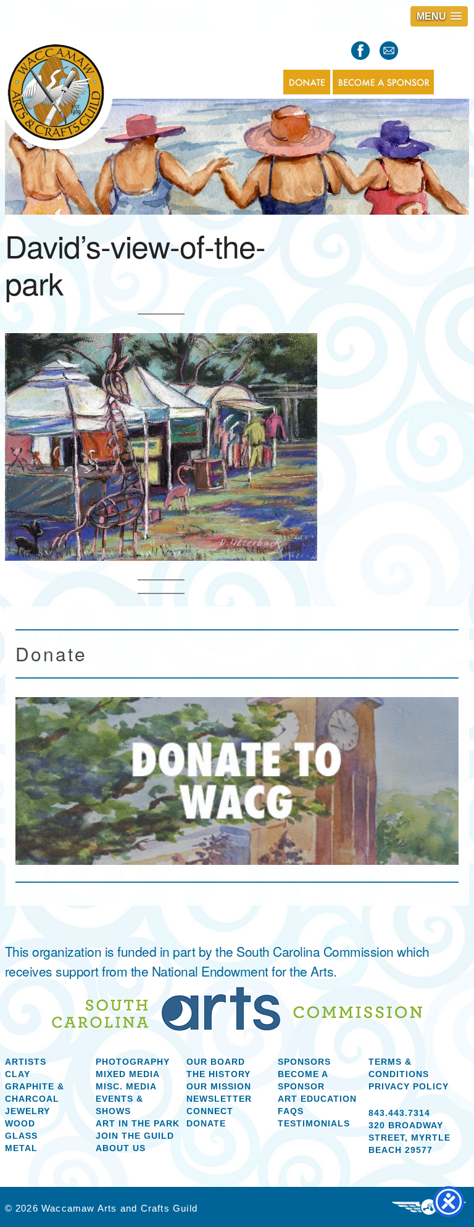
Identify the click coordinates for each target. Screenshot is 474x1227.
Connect (209, 1111)
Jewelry (27, 1111)
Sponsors (304, 1062)
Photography (133, 1062)
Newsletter (219, 1099)
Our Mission (218, 1086)
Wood (20, 1123)
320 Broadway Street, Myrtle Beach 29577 (409, 1137)
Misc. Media (126, 1086)
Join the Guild (135, 1136)
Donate (206, 1123)
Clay (17, 1074)
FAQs (291, 1111)
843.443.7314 (399, 1113)
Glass (21, 1136)
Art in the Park (138, 1123)
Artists (25, 1062)
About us (121, 1148)
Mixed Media (128, 1074)
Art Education (317, 1099)
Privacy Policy (408, 1086)
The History (218, 1074)
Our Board (215, 1062)
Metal (21, 1148)
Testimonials (314, 1123)
